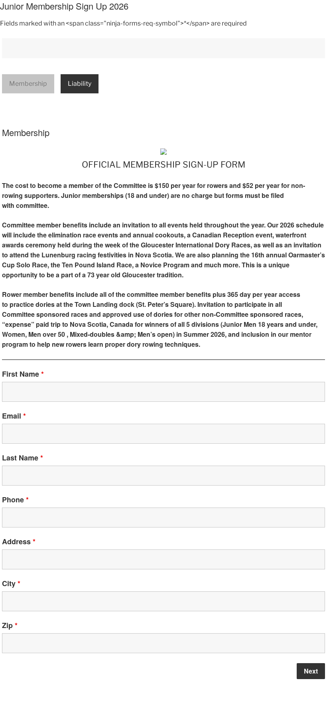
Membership (28, 83)
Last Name (22, 458)
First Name (23, 374)
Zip (10, 625)
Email (14, 416)
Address (18, 541)
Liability (79, 83)
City (11, 583)
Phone (15, 500)
